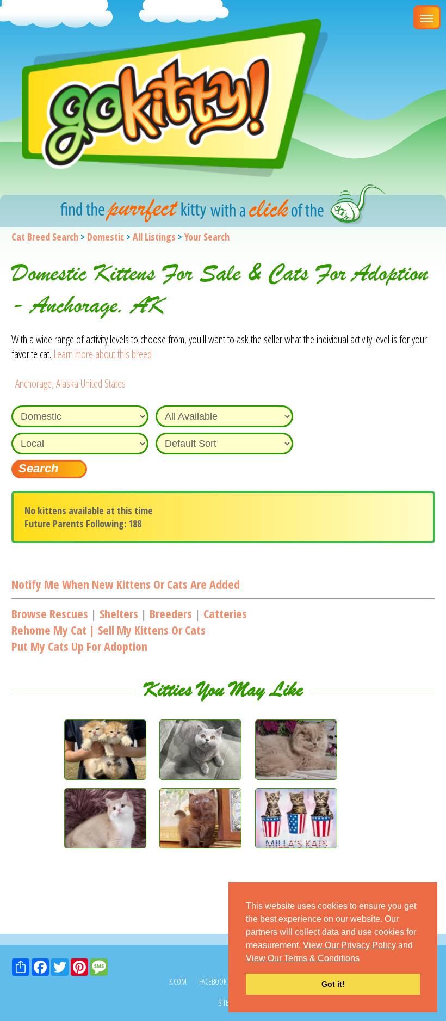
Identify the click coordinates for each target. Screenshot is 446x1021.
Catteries (225, 613)
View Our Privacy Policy (349, 945)
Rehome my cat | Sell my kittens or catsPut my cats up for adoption (108, 638)
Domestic (105, 236)
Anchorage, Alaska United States (70, 383)
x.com (178, 981)
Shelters (119, 613)
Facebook (213, 981)
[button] (363, 959)
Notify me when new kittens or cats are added (125, 584)
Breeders (171, 613)
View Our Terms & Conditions (303, 958)
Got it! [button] (333, 984)
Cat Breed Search (44, 236)
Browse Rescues (49, 613)
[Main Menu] (427, 17)
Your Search (207, 236)
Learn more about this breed (102, 354)
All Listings (154, 236)
